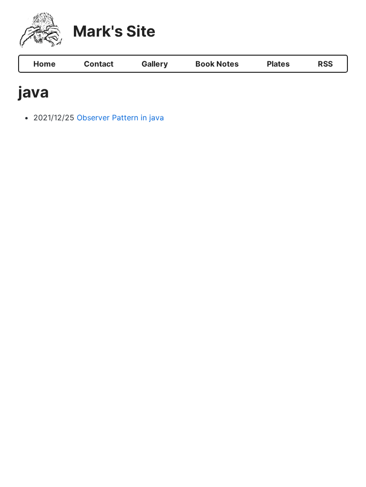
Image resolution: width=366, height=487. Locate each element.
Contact (98, 63)
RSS (325, 63)
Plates (278, 63)
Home (44, 63)
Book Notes (217, 63)
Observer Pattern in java (120, 117)
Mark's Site (114, 31)
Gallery (155, 63)
